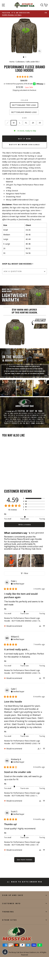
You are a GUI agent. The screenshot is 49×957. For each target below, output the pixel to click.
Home (11, 61)
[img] (36, 532)
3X (40, 122)
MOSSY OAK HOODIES (22, 263)
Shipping (16, 90)
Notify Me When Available (24, 144)
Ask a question (13, 271)
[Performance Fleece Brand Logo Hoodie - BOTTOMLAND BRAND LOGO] (6, 476)
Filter (26, 573)
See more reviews (24, 859)
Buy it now (24, 139)
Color (24, 100)
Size (24, 118)
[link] (24, 76)
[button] (34, 498)
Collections (20, 61)
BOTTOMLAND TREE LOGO (24, 105)
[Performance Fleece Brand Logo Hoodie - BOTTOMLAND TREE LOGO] (4, 476)
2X (33, 122)
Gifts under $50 (32, 61)
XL (26, 122)
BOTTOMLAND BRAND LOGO (24, 112)
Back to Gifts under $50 (26, 882)
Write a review (24, 524)
